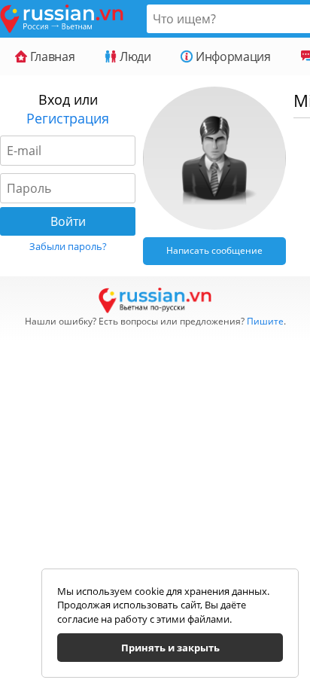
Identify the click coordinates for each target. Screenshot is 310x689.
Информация (231, 56)
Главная (50, 56)
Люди (133, 56)
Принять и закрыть (170, 647)
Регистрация (67, 118)
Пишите (265, 321)
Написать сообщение (214, 250)
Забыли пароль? (68, 246)
